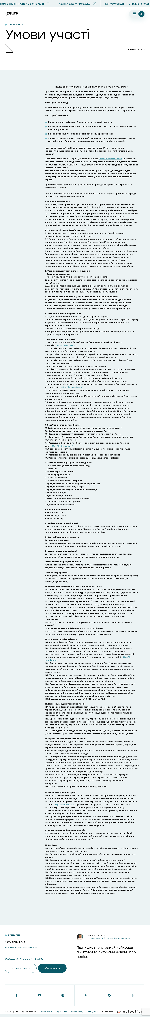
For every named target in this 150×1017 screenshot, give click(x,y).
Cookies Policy (76, 1012)
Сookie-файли (46, 1012)
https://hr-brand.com (64, 804)
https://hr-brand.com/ (71, 387)
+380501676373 (15, 941)
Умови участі (92, 1012)
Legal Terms (61, 1012)
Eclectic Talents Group (110, 159)
